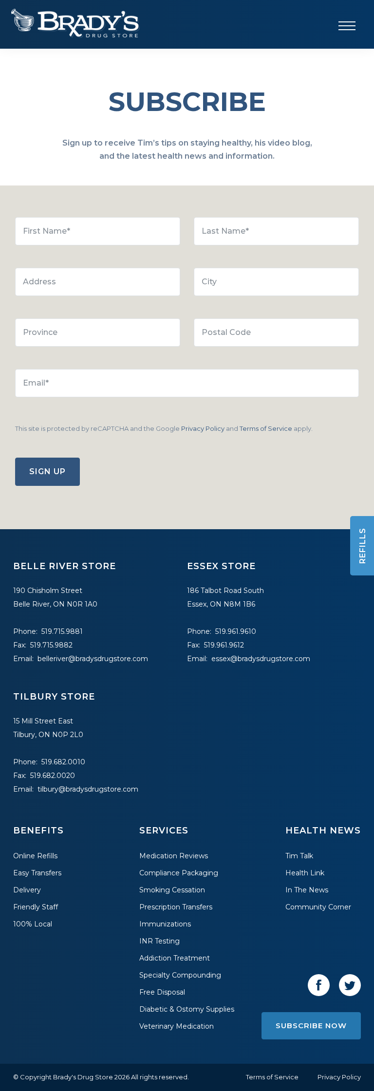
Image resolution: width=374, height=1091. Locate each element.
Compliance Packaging (178, 873)
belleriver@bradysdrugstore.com (92, 658)
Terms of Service (266, 428)
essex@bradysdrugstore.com (260, 658)
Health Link (304, 873)
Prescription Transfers (175, 907)
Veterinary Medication (176, 1026)
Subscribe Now (311, 1025)
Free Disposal (162, 992)
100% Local (32, 924)
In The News (306, 890)
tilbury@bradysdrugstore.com (87, 789)
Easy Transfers (37, 873)
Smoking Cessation (172, 890)
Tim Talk (299, 855)
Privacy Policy (202, 428)
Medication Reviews (173, 855)
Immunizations (165, 924)
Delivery (27, 890)
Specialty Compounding (180, 975)
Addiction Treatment (174, 958)
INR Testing (159, 941)
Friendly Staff (35, 907)
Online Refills (35, 855)
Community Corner (318, 907)
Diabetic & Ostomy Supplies (186, 1009)
